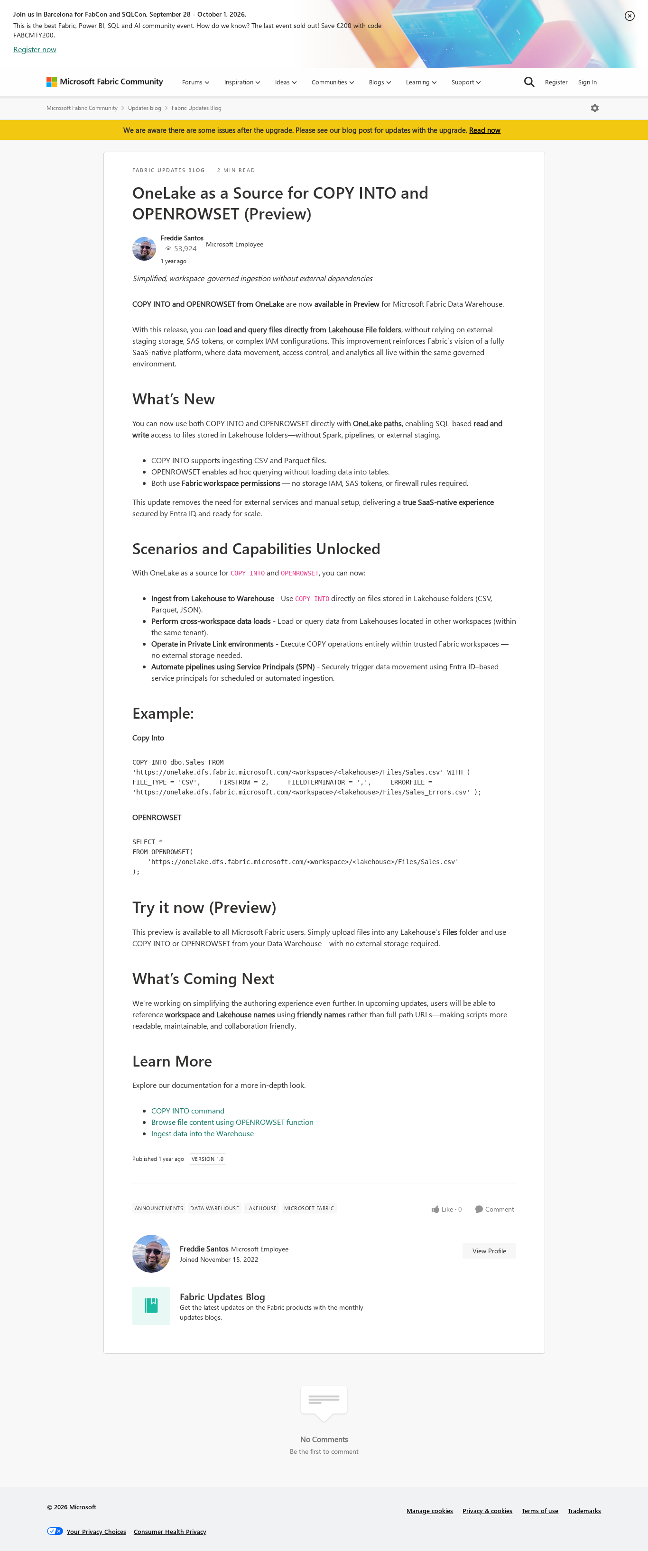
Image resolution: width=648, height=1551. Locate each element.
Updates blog (144, 107)
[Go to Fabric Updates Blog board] (151, 1306)
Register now (34, 49)
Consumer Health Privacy (170, 1531)
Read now (484, 130)
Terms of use (540, 1510)
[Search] (529, 82)
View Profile (489, 1250)
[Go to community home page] (104, 82)
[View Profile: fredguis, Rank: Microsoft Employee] (144, 249)
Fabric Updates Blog (197, 107)
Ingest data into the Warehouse (202, 1133)
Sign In (587, 82)
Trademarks (584, 1510)
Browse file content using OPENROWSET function (232, 1122)
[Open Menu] (595, 108)
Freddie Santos (182, 237)
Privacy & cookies (487, 1510)
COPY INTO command (187, 1110)
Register (556, 82)
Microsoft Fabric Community (82, 107)
